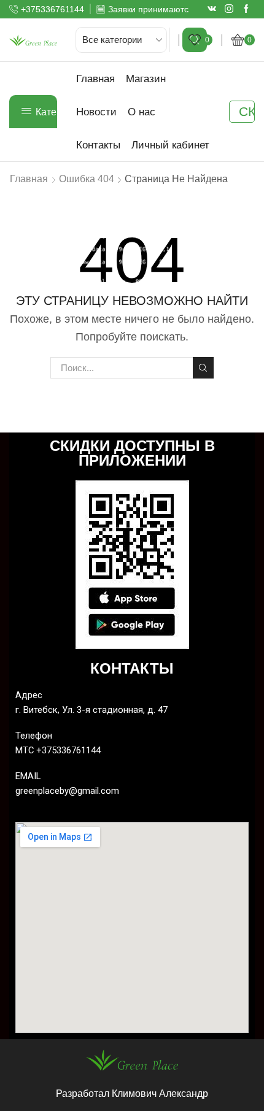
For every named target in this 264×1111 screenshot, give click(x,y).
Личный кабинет (170, 145)
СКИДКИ (247, 111)
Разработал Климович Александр (132, 1093)
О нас (141, 112)
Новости (96, 112)
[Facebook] (246, 9)
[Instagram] (229, 9)
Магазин (146, 78)
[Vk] (212, 9)
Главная (95, 78)
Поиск (203, 367)
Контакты (98, 145)
